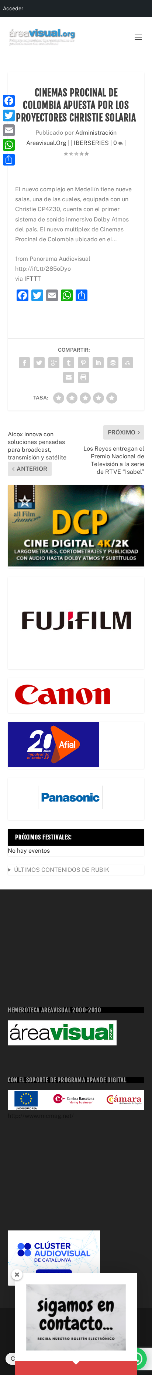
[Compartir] (8, 159)
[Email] (8, 130)
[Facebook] (8, 100)
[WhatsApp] (8, 145)
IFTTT (32, 278)
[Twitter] (8, 115)
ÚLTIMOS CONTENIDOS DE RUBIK (61, 869)
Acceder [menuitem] (13, 8)
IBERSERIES (91, 142)
